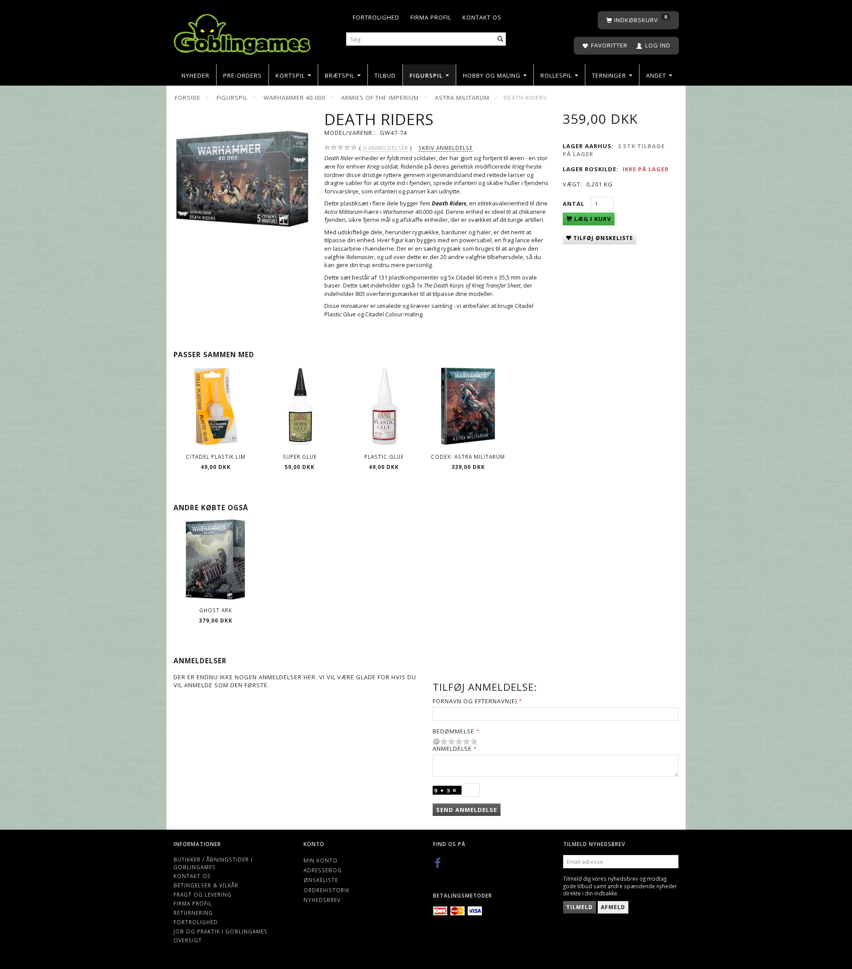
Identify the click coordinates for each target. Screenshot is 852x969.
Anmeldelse (452, 748)
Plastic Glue (384, 456)
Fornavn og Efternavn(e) (475, 701)
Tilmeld (579, 907)
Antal (574, 204)
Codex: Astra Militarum (468, 456)
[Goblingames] (242, 32)
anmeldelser (385, 147)
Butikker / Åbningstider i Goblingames (213, 863)
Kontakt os (481, 17)
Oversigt (188, 940)
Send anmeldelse (466, 810)
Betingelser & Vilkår (206, 885)
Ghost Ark (215, 610)
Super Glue (300, 456)
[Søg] (500, 39)
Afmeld (613, 907)
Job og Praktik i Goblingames (221, 931)
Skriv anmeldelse (445, 147)
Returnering (193, 912)
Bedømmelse (453, 731)
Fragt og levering (203, 894)
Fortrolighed (376, 17)
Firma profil (430, 17)
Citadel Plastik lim (215, 456)
